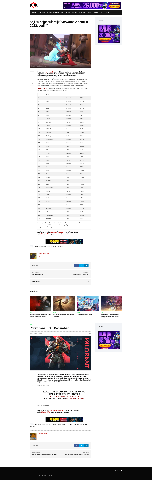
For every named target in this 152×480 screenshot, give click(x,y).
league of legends (62, 424)
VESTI (31, 18)
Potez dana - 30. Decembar (37, 274)
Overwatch (53, 246)
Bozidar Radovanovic (44, 253)
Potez (71, 424)
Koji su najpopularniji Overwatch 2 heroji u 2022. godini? (77, 454)
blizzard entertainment (40, 246)
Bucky (39, 424)
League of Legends (54, 12)
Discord (43, 234)
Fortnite (74, 12)
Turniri (34, 12)
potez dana (76, 424)
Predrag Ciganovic (33, 333)
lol (68, 424)
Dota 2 (62, 12)
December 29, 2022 (75, 398)
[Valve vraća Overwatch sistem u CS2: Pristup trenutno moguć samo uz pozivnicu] (40, 303)
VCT (34, 426)
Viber (49, 234)
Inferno (55, 424)
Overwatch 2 (48, 72)
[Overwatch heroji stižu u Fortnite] (88, 303)
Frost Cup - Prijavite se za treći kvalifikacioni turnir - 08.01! (44, 454)
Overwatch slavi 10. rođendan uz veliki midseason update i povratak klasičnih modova (110, 316)
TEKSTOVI (90, 12)
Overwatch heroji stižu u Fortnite (84, 314)
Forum (101, 12)
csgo (47, 424)
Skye (81, 424)
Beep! (50, 475)
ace (36, 424)
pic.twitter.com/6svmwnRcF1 (64, 396)
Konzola (38, 475)
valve (31, 426)
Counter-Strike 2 (43, 12)
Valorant (68, 12)
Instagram (61, 232)
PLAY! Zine (44, 475)
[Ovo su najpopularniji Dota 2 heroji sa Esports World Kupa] (64, 303)
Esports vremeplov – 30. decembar (81, 274)
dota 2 (50, 424)
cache (43, 424)
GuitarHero (32, 475)
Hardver (96, 12)
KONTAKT (107, 12)
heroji (48, 246)
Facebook (54, 232)
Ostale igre (82, 12)
